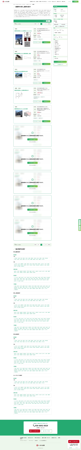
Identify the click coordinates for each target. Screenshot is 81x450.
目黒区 (40, 258)
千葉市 (15, 286)
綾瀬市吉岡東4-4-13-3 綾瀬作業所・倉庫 (23, 53)
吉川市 (15, 280)
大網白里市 (16, 289)
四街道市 (15, 288)
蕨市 (34, 278)
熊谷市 (22, 277)
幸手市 (41, 279)
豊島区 (24, 259)
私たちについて (54, 1)
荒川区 (29, 259)
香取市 (40, 288)
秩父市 (31, 277)
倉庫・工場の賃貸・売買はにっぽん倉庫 (19, 4)
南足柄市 (31, 272)
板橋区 (31, 259)
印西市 (25, 288)
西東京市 (22, 266)
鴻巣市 (21, 278)
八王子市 (15, 263)
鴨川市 (36, 287)
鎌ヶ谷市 (39, 287)
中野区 (18, 259)
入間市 (40, 278)
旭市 (49, 286)
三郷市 (33, 279)
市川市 (21, 286)
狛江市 (28, 265)
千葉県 (15, 284)
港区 (21, 258)
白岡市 (22, 280)
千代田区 (15, 258)
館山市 (26, 286)
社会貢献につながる (32, 1)
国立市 (22, 265)
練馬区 (34, 259)
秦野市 (49, 271)
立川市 (19, 263)
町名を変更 (63, 24)
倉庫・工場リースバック (46, 437)
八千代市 (29, 287)
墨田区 (32, 258)
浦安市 (48, 287)
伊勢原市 (21, 272)
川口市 (25, 277)
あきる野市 (19, 266)
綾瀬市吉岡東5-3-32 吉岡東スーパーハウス (23, 30)
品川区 (38, 258)
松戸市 (33, 286)
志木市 (45, 278)
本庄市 (42, 277)
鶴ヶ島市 (44, 279)
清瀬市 (34, 265)
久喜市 (21, 279)
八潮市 (26, 279)
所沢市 (33, 277)
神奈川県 (15, 269)
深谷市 (24, 278)
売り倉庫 (40, 1)
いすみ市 (45, 288)
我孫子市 (33, 287)
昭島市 (33, 263)
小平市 (45, 263)
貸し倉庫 (37, 1)
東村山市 (15, 265)
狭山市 (15, 278)
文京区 (26, 258)
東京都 (15, 254)
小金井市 (42, 263)
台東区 (29, 258)
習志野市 (15, 287)
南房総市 (33, 288)
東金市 (47, 286)
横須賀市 (24, 271)
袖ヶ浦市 (19, 288)
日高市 (47, 279)
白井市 (28, 288)
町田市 (39, 263)
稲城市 (48, 265)
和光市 (48, 278)
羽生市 (18, 278)
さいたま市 (16, 277)
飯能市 (36, 277)
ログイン (69, 1)
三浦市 (46, 271)
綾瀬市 (34, 272)
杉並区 (21, 259)
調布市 (36, 263)
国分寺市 (19, 265)
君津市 (43, 287)
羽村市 (15, 266)
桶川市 (18, 279)
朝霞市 (43, 278)
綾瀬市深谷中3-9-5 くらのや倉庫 (21, 108)
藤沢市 (33, 271)
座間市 (28, 272)
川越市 (19, 277)
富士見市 (29, 279)
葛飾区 (40, 259)
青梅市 (28, 263)
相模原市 (21, 271)
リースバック (49, 1)
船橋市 (24, 286)
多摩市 (45, 265)
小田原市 (36, 271)
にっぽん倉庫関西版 (42, 440)
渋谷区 (15, 259)
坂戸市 (38, 279)
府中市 (31, 263)
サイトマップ (31, 440)
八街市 (22, 288)
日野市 (48, 263)
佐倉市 (44, 286)
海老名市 (24, 272)
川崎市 (18, 271)
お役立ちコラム (59, 1)
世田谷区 (46, 258)
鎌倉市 (31, 271)
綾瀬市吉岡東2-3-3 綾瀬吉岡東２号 (21, 90)
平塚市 (28, 271)
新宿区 (24, 258)
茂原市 (38, 286)
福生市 (25, 265)
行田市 (28, 277)
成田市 (41, 286)
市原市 (24, 287)
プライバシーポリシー (23, 440)
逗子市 (43, 271)
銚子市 (18, 286)
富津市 (45, 287)
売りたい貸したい (44, 1)
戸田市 (37, 278)
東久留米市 (37, 265)
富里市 (31, 288)
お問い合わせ (63, 1)
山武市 (43, 288)
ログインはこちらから (32, 141)
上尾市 (26, 278)
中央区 (19, 258)
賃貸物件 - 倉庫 (28, 4)
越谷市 (32, 278)
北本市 (24, 279)
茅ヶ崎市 (40, 271)
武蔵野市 (22, 263)
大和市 (18, 272)
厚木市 (15, 272)
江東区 (35, 258)
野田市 (36, 286)
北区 (26, 259)
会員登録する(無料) (32, 139)
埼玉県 (15, 275)
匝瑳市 (37, 288)
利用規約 (36, 440)
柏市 (18, 287)
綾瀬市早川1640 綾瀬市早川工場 (21, 71)
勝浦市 (21, 287)
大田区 (43, 258)
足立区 (37, 259)
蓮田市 (36, 279)
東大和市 (31, 265)
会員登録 (75, 1)
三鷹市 (25, 263)
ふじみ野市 (19, 280)
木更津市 (29, 286)
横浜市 (15, 271)
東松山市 (45, 277)
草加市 (29, 278)
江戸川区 (43, 259)
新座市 (15, 279)
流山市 (26, 287)
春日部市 (48, 277)
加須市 (39, 277)
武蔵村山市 (42, 265)
